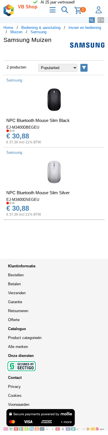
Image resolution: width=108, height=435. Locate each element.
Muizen (16, 32)
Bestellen (16, 275)
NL (92, 20)
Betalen (14, 284)
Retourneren (18, 311)
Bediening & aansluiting (40, 27)
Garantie (15, 302)
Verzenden (17, 293)
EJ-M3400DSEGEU (22, 199)
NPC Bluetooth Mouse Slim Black (38, 120)
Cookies (15, 395)
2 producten (16, 67)
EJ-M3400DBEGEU (22, 127)
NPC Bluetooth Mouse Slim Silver (38, 192)
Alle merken (18, 347)
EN (100, 20)
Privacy (14, 386)
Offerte (14, 320)
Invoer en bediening (85, 27)
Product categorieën (24, 338)
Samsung (38, 32)
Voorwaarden (18, 404)
